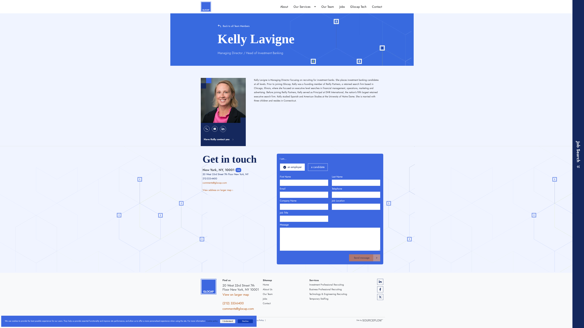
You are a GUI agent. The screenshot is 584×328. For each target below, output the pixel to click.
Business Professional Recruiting (325, 289)
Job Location (338, 200)
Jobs (342, 7)
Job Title (284, 212)
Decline (245, 321)
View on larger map (235, 294)
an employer (295, 167)
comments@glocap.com (215, 182)
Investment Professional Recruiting (326, 284)
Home (266, 284)
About (284, 7)
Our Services (302, 7)
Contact (377, 7)
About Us (267, 289)
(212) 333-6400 (233, 303)
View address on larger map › (218, 190)
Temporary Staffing (318, 299)
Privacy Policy (258, 320)
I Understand (227, 321)
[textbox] (304, 183)
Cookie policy (212, 320)
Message (284, 224)
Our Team (327, 7)
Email (282, 188)
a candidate (318, 167)
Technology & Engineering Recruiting (328, 294)
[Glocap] (206, 7)
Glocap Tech (358, 7)
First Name (285, 176)
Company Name (288, 200)
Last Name (337, 176)
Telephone (337, 188)
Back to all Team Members (236, 26)
